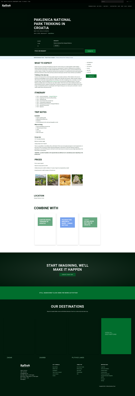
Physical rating (79, 372)
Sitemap (102, 380)
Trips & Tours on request (50, 57)
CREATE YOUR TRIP (67, 274)
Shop (119, 6)
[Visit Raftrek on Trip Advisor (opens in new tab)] (25, 386)
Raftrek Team (55, 368)
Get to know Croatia (80, 366)
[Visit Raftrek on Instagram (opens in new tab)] (23, 386)
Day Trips (99, 6)
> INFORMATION (89, 62)
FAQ (77, 373)
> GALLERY (88, 70)
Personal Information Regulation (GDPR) (107, 376)
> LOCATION (88, 72)
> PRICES (88, 68)
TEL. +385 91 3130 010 (6, 1)
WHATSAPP (15, 1)
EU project (103, 378)
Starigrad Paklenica (53, 96)
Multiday (106, 6)
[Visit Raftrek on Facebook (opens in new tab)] (20, 386)
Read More (51, 33)
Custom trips (113, 6)
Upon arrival (79, 370)
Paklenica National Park (54, 81)
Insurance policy (104, 372)
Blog (126, 6)
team (75, 311)
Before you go (79, 368)
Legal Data (103, 366)
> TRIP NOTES (89, 66)
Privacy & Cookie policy (105, 373)
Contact (130, 6)
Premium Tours (92, 6)
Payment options (104, 370)
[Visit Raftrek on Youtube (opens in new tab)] (22, 386)
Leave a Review (55, 373)
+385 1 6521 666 (23, 372)
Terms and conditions (105, 368)
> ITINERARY (88, 64)
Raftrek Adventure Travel (39, 57)
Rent (122, 6)
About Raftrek (55, 366)
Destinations (55, 370)
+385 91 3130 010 (23, 370)
